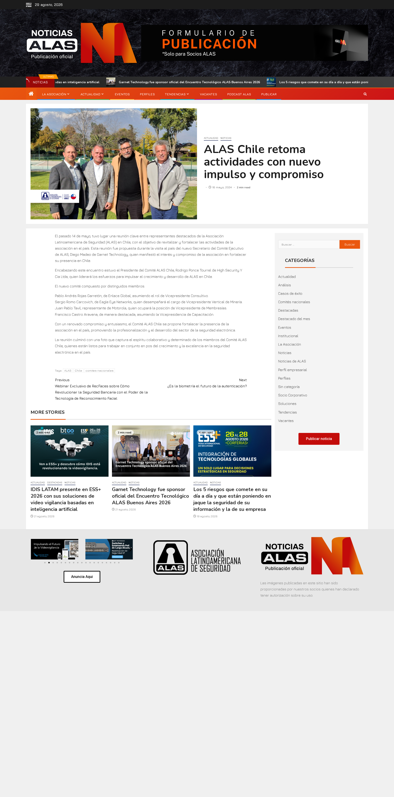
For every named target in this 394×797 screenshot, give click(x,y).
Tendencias (175, 94)
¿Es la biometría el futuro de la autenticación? (207, 383)
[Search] (365, 94)
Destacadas (54, 482)
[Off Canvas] (28, 5)
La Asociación (54, 94)
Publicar (269, 94)
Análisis (284, 285)
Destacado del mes (294, 319)
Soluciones (287, 403)
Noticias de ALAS (292, 361)
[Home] (31, 94)
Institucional (288, 336)
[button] (33, 549)
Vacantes (208, 94)
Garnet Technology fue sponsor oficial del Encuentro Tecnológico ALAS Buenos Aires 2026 (138, 82)
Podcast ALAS (239, 94)
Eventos (122, 94)
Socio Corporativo (292, 395)
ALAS (67, 370)
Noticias (225, 138)
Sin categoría (289, 387)
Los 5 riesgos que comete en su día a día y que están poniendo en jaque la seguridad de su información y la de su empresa (232, 499)
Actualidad (90, 94)
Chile (78, 370)
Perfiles (147, 94)
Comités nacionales (294, 302)
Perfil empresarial (292, 370)
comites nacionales (100, 370)
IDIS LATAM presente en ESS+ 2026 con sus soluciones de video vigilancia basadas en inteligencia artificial (66, 499)
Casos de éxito (290, 293)
